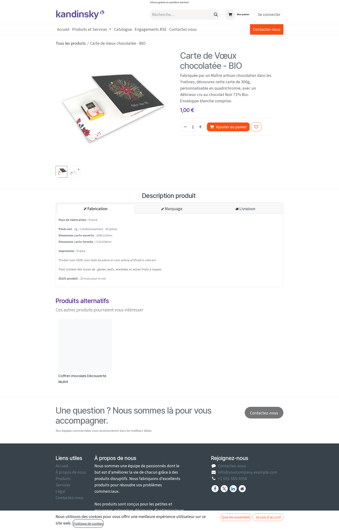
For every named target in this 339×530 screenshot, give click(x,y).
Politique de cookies (88, 523)
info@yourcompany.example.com (247, 472)
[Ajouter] (201, 127)
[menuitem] (63, 29)
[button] (61, 107)
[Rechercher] (216, 15)
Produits (63, 478)
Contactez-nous (266, 29)
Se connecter (269, 14)
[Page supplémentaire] (242, 488)
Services (63, 485)
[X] (224, 488)
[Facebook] (215, 488)
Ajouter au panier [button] (231, 127)
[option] (169, 352)
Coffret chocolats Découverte (82, 376)
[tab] (96, 208)
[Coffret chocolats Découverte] (85, 346)
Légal (60, 491)
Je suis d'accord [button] (268, 517)
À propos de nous (71, 472)
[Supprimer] (184, 127)
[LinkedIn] (233, 488)
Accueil (62, 465)
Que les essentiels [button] (236, 517)
